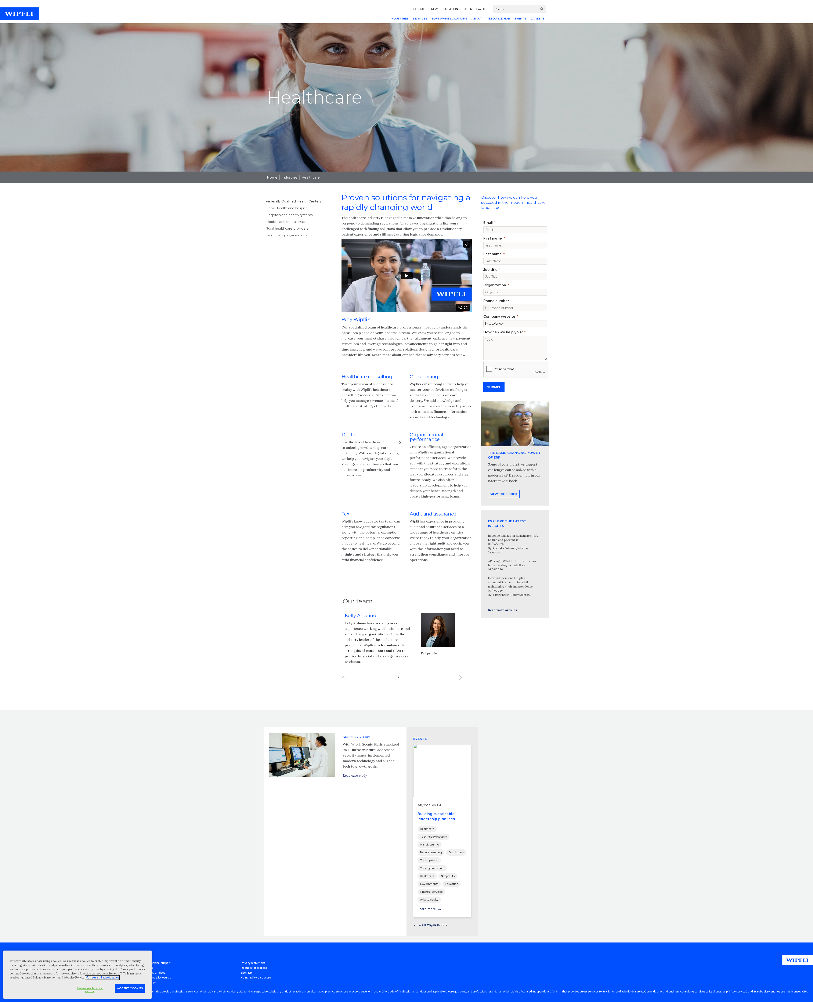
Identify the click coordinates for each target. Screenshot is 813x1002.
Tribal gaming (429, 860)
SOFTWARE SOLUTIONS (449, 18)
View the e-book (503, 494)
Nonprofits (448, 876)
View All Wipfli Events (430, 925)
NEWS (435, 9)
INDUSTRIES (399, 18)
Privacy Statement (253, 963)
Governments (429, 884)
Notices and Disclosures (155, 977)
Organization (494, 285)
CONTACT (420, 9)
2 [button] (405, 677)
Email (488, 223)
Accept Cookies (130, 988)
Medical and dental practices (289, 222)
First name (492, 238)
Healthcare (310, 177)
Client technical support (155, 963)
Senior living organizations (286, 235)
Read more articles (502, 610)
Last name (492, 254)
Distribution (456, 852)
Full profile (429, 653)
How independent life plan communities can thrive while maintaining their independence (510, 582)
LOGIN (468, 9)
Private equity (429, 899)
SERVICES (420, 18)
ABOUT (476, 18)
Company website (499, 317)
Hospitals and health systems (289, 215)
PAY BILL (481, 9)
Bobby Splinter (520, 594)
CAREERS (538, 18)
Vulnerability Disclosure (256, 977)
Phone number (496, 301)
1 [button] (399, 677)
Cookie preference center (90, 989)
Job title (490, 270)
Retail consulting (431, 852)
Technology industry (433, 836)
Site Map (246, 972)
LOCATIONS (451, 9)
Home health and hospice (287, 208)
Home (272, 177)
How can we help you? (503, 332)
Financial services (431, 891)
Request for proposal (254, 967)
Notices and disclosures (102, 977)
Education (451, 884)
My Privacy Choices (152, 972)
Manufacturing (429, 844)
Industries (289, 177)
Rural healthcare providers (287, 228)
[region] (77, 975)
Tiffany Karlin (501, 594)
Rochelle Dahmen (504, 548)
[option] (402, 639)
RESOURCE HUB (498, 18)
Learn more (427, 909)
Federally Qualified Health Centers (293, 201)
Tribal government (432, 868)
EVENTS (520, 18)
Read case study (355, 775)
